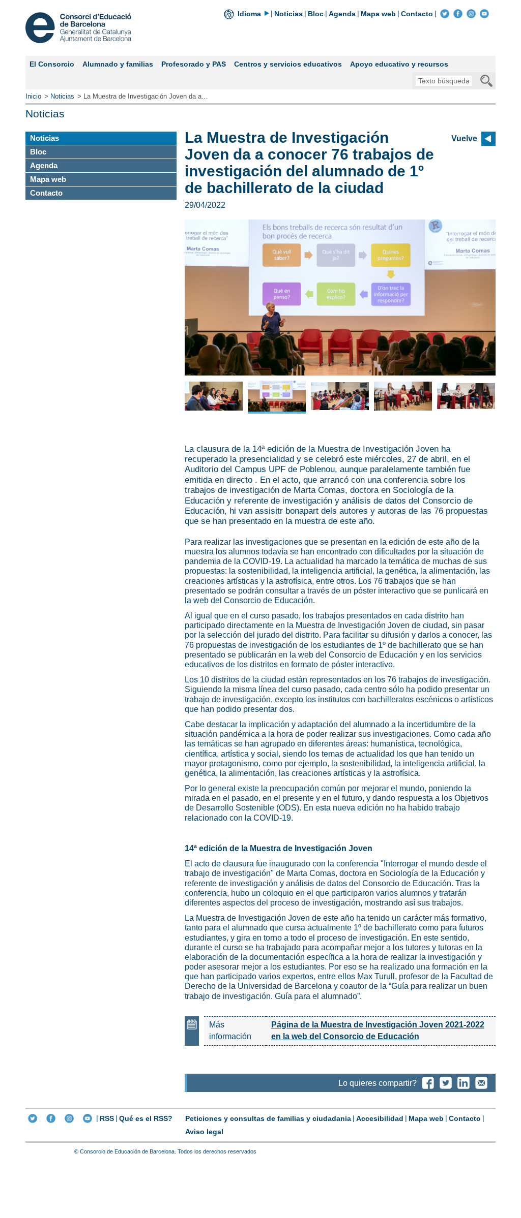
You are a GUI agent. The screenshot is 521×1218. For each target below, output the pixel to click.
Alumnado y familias (117, 64)
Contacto (417, 14)
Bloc (316, 14)
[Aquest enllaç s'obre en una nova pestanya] (444, 14)
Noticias (288, 14)
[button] (203, 302)
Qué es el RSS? (145, 1118)
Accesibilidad (379, 1118)
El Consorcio (52, 64)
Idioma (249, 14)
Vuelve (464, 138)
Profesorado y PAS (193, 64)
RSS (107, 1118)
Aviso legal (204, 1132)
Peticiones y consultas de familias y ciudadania (268, 1118)
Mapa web (378, 14)
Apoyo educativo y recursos (399, 64)
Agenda (342, 14)
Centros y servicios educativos (288, 64)
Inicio (33, 96)
